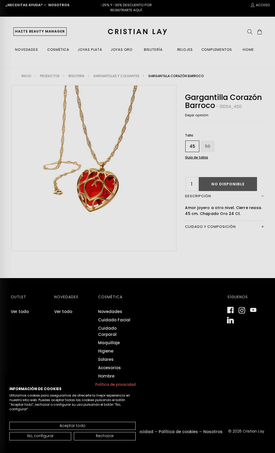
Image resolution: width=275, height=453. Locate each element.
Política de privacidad (115, 384)
